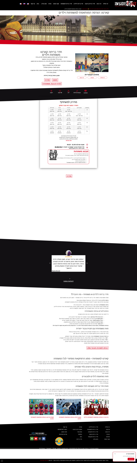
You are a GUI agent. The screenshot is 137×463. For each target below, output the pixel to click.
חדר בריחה (79, 439)
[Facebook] (43, 438)
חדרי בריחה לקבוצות (93, 436)
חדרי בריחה (106, 8)
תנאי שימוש (64, 431)
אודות (49, 3)
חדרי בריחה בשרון (93, 434)
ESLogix (54, 448)
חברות (108, 434)
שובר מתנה (56, 3)
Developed (49, 448)
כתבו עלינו (44, 3)
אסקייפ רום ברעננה (77, 429)
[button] (91, 62)
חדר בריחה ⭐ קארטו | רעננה (87, 8)
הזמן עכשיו (131, 459)
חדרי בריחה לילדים (93, 427)
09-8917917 (58, 147)
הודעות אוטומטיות (65, 448)
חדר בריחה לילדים (78, 3)
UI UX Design (42, 448)
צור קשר (65, 427)
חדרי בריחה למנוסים (93, 431)
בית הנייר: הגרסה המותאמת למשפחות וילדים (96, 417)
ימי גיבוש (99, 3)
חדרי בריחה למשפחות (66, 3)
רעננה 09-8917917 (62, 429)
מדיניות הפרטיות (63, 434)
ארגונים (108, 436)
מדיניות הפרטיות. (44, 460)
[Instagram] (40, 438)
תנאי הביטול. (69, 140)
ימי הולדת (105, 3)
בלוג (38, 3)
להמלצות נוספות (69, 281)
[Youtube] (36, 438)
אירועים (108, 429)
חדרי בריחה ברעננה (90, 3)
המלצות (80, 434)
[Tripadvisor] (32, 438)
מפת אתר (79, 431)
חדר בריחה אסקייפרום (98, 8)
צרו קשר (33, 3)
